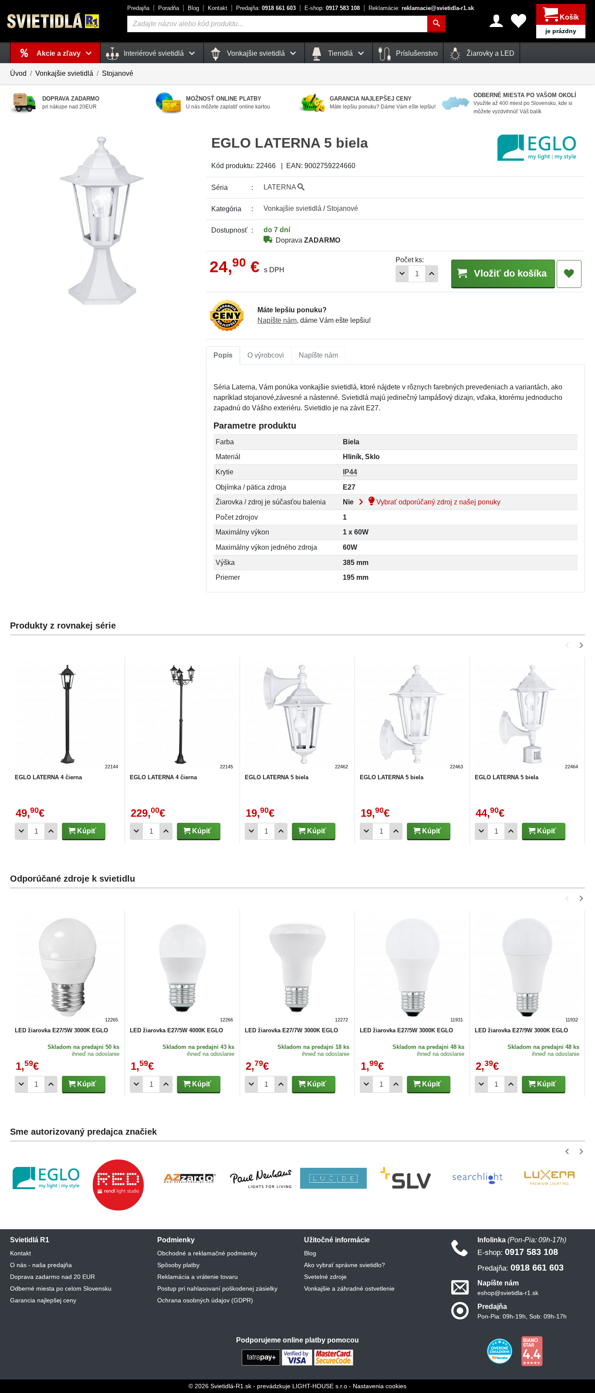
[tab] (223, 355)
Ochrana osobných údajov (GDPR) (205, 1300)
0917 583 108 (332, 8)
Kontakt (217, 8)
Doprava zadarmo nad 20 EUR (52, 1276)
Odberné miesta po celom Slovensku (61, 1288)
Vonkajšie (292, 208)
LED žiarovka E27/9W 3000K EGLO (521, 1030)
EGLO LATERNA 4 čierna (48, 777)
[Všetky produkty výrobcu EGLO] (536, 147)
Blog (193, 8)
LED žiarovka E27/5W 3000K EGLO (61, 1030)
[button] (568, 645)
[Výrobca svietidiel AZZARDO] (190, 1178)
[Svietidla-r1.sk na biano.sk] (531, 1350)
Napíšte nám (277, 320)
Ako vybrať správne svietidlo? (344, 1264)
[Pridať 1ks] (431, 273)
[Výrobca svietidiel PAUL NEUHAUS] (262, 1178)
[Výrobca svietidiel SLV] (405, 1178)
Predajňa (138, 8)
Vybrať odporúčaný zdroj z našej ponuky (437, 502)
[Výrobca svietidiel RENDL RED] (118, 1184)
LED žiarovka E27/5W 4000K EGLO (176, 1030)
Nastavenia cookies (379, 1386)
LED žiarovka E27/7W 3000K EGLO (291, 1030)
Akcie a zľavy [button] (59, 53)
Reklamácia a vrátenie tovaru (197, 1276)
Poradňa (168, 8)
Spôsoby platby (178, 1264)
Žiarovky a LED (489, 53)
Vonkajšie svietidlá (64, 73)
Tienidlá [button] (340, 53)
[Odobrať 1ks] (402, 273)
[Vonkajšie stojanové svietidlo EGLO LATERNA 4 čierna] (67, 715)
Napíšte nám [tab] (318, 355)
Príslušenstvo (416, 53)
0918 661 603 (266, 8)
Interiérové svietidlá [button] (154, 53)
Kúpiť (85, 831)
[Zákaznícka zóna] (496, 21)
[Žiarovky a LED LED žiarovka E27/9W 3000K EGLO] (527, 968)
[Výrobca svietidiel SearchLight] (477, 1178)
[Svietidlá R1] (53, 20)
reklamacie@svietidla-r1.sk (421, 8)
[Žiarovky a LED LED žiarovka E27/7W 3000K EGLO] (297, 968)
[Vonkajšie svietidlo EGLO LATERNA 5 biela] (297, 715)
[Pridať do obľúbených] (569, 274)
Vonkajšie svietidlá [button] (256, 53)
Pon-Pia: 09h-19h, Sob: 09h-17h (522, 1316)
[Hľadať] (436, 24)
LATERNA (281, 187)
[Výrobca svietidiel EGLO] (46, 1178)
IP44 (350, 472)
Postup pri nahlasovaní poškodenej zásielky (217, 1288)
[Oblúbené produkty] (518, 21)
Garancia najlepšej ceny (43, 1300)
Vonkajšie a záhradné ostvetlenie (349, 1288)
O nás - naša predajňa (41, 1264)
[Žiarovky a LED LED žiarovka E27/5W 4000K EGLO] (182, 968)
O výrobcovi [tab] (265, 355)
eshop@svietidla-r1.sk (507, 1292)
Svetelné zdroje (325, 1276)
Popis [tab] (223, 355)
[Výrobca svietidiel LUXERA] (549, 1178)
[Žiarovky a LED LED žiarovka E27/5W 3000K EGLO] (67, 968)
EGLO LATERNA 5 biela (276, 777)
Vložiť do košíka (509, 273)
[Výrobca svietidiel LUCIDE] (333, 1178)
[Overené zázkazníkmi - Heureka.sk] (500, 1350)
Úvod (18, 73)
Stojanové (117, 73)
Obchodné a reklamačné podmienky (207, 1253)
